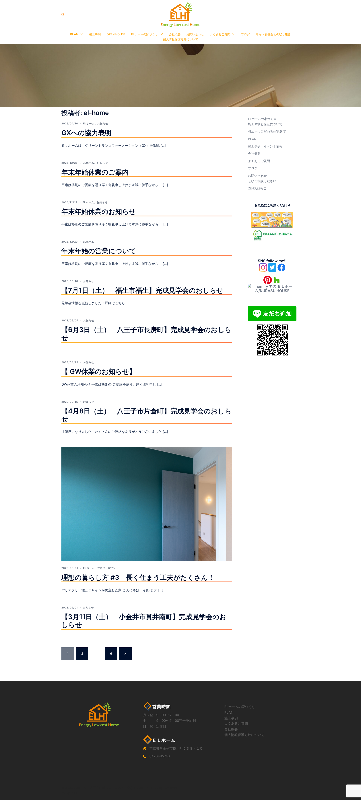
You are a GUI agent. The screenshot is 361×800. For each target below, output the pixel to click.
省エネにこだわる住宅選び (267, 131)
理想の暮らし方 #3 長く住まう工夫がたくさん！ (138, 577)
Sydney (71, 793)
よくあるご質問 (220, 34)
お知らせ (102, 123)
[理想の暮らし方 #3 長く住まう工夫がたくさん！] (146, 504)
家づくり (113, 568)
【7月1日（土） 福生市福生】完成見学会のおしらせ (142, 290)
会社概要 (174, 34)
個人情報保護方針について (180, 39)
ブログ (245, 34)
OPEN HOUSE (116, 34)
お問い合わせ (195, 34)
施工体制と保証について (265, 124)
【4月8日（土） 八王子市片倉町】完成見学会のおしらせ (146, 415)
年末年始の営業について (98, 251)
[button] (63, 14)
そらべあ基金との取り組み (273, 34)
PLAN (74, 34)
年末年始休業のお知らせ (98, 211)
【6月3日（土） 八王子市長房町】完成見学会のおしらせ (146, 334)
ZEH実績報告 (257, 188)
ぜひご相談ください (262, 181)
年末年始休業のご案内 (95, 172)
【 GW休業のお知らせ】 (98, 371)
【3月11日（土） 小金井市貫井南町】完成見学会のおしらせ (143, 621)
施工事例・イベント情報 (265, 146)
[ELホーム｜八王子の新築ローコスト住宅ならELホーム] (180, 14)
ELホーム (89, 123)
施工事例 (95, 34)
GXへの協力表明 (86, 133)
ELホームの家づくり (144, 34)
